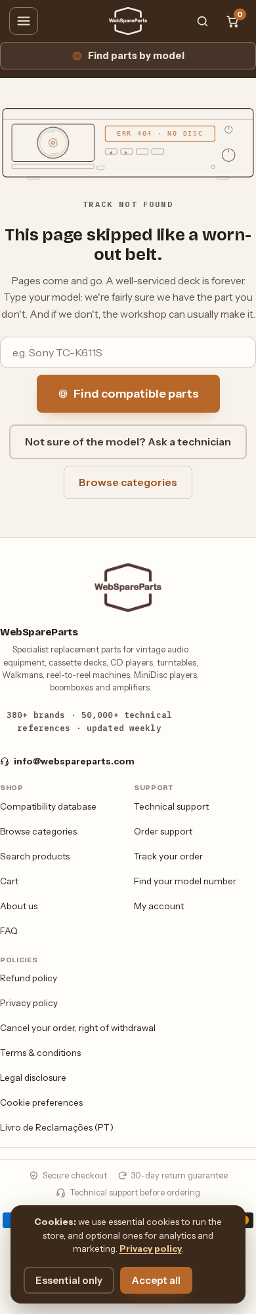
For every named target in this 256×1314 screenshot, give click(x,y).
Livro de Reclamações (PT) (57, 1127)
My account (159, 906)
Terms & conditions (40, 1052)
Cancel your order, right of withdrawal (78, 1028)
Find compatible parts (136, 393)
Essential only (68, 1280)
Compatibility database (48, 806)
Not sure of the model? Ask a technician (128, 441)
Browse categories (128, 482)
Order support (163, 831)
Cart (9, 881)
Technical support (171, 806)
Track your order (168, 856)
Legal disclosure (33, 1077)
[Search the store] (202, 21)
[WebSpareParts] (128, 21)
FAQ (9, 931)
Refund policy (28, 978)
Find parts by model (136, 56)
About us (18, 906)
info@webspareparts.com (74, 761)
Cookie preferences (41, 1102)
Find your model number (185, 881)
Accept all (156, 1280)
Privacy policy (29, 1003)
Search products (35, 856)
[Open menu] (23, 21)
